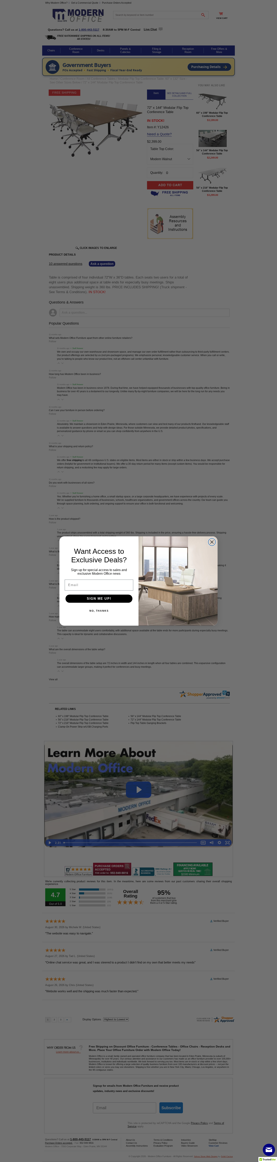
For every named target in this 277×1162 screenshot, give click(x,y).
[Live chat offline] (269, 1150)
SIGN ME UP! (99, 598)
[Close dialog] (212, 542)
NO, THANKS (99, 610)
